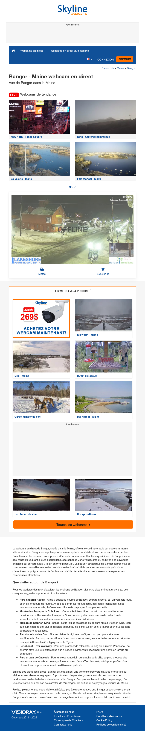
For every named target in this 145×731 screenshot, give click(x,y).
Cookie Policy (104, 720)
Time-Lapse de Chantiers (68, 720)
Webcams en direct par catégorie (70, 50)
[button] (89, 59)
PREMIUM (124, 59)
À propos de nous (64, 711)
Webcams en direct (32, 50)
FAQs (99, 711)
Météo (42, 274)
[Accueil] (13, 50)
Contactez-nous (63, 724)
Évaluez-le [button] (103, 274)
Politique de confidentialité (111, 724)
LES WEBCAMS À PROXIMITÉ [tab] (72, 291)
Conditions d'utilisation (109, 716)
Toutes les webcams (72, 524)
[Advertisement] (71, 35)
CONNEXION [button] (105, 59)
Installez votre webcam (67, 716)
